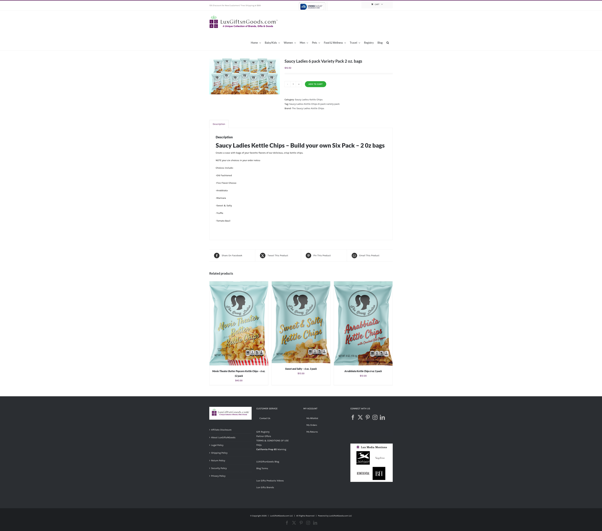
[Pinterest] (367, 417)
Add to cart (316, 84)
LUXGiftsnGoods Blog (267, 461)
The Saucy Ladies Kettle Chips (308, 108)
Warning (281, 449)
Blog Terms (262, 468)
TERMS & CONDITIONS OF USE (272, 440)
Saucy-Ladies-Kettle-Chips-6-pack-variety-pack (314, 104)
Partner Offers (263, 436)
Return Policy (218, 460)
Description (219, 124)
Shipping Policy (219, 452)
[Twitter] (360, 417)
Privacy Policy (218, 475)
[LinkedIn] (382, 417)
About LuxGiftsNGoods (223, 437)
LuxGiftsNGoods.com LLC (340, 516)
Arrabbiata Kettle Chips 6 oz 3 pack (363, 371)
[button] (387, 42)
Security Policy (219, 468)
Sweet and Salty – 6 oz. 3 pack (301, 368)
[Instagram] (375, 417)
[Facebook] (352, 417)
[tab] (219, 124)
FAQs (259, 445)
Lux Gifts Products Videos (270, 480)
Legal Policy (217, 445)
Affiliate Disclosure (221, 429)
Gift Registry (262, 431)
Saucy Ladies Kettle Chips (309, 99)
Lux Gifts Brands (265, 487)
